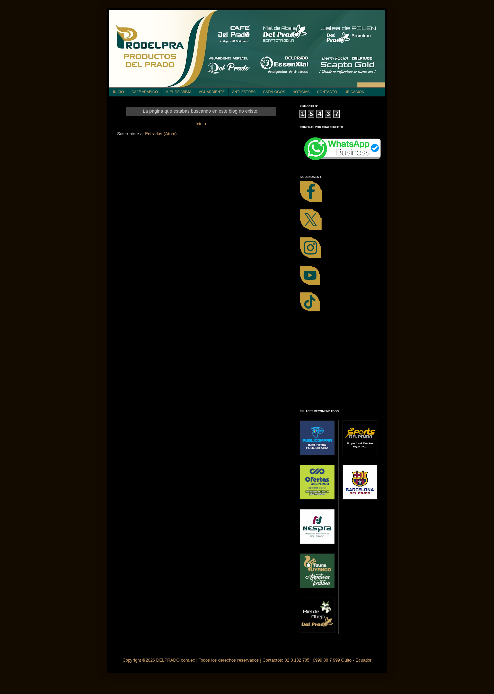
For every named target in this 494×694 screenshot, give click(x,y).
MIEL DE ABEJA (178, 92)
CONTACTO (327, 92)
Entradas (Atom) (161, 133)
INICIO (118, 92)
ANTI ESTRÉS (243, 92)
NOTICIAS (301, 92)
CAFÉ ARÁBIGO (144, 92)
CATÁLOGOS (274, 92)
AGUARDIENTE (212, 92)
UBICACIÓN (354, 92)
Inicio (201, 123)
